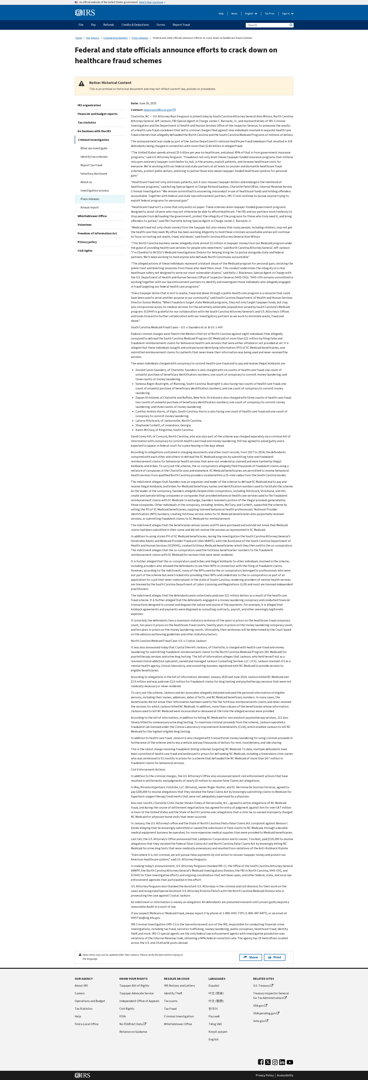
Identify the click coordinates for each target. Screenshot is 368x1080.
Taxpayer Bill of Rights (134, 986)
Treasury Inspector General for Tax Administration (271, 995)
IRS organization (89, 105)
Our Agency (92, 38)
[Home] (85, 11)
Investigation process (94, 190)
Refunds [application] (108, 25)
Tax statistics (87, 122)
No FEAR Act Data (131, 1024)
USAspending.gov (264, 1013)
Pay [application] (93, 25)
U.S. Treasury (261, 986)
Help (221, 13)
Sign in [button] (286, 13)
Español (214, 986)
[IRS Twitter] (268, 1061)
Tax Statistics (84, 1009)
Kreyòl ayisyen (218, 1032)
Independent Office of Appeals (139, 1001)
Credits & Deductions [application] (135, 25)
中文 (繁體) (216, 1001)
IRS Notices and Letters (179, 986)
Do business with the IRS (94, 131)
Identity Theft (173, 993)
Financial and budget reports (97, 114)
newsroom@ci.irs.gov (158, 110)
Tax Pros (269, 13)
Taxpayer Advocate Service (136, 993)
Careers (80, 993)
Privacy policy (87, 242)
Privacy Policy (265, 1075)
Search (290, 25)
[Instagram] (275, 1061)
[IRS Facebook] (261, 1061)
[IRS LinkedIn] (282, 1061)
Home (79, 38)
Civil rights (85, 251)
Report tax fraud (91, 165)
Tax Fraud (170, 1009)
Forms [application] (161, 25)
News (234, 13)
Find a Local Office (87, 1024)
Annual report (89, 207)
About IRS (81, 986)
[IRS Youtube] (290, 1061)
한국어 (213, 1009)
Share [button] (253, 957)
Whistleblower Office (92, 216)
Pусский (214, 1016)
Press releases (140, 38)
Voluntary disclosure (93, 174)
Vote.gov (259, 1021)
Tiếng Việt (215, 1024)
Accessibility (285, 1075)
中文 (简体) (216, 993)
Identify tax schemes (94, 157)
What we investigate (94, 148)
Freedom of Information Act (97, 233)
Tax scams (170, 1001)
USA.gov (258, 1006)
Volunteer (85, 225)
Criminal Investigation (115, 38)
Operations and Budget (90, 1001)
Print (277, 957)
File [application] (81, 25)
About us (86, 182)
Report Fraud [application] (181, 25)
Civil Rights (126, 1009)
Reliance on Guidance (133, 1032)
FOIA (122, 1016)
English (249, 13)
